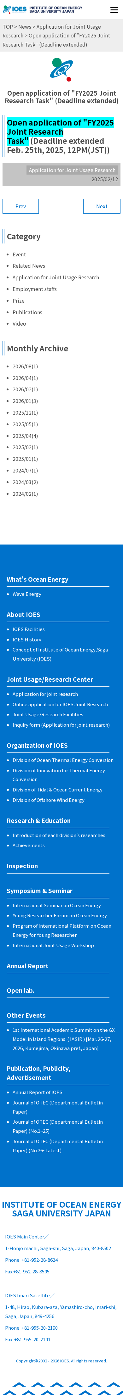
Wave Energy (27, 593)
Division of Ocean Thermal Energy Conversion (63, 760)
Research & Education (39, 820)
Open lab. (20, 990)
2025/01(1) (25, 458)
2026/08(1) (25, 366)
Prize (19, 300)
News (24, 26)
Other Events (26, 1015)
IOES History (27, 639)
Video (19, 323)
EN (71, 14)
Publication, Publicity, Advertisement (38, 1072)
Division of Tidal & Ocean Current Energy (57, 789)
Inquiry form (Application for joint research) (61, 724)
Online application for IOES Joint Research (60, 704)
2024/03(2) (25, 482)
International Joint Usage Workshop (53, 945)
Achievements (29, 845)
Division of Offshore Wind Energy (49, 799)
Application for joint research (45, 693)
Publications (27, 312)
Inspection (22, 865)
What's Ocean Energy (37, 579)
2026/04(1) (25, 378)
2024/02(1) (25, 493)
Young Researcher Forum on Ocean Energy (60, 915)
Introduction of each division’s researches (59, 835)
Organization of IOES (37, 745)
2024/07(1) (25, 470)
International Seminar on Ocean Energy (57, 905)
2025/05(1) (25, 424)
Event (19, 254)
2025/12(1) (25, 412)
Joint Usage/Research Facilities (48, 714)
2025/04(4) (25, 435)
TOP (8, 26)
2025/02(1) (25, 447)
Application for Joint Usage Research (56, 277)
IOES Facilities (29, 629)
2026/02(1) (25, 389)
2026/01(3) (25, 401)
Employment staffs (35, 289)
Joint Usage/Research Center (50, 679)
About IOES (23, 614)
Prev (20, 206)
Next (102, 206)
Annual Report (28, 965)
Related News (29, 265)
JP (50, 14)
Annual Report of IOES (37, 1092)
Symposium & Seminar (40, 890)
